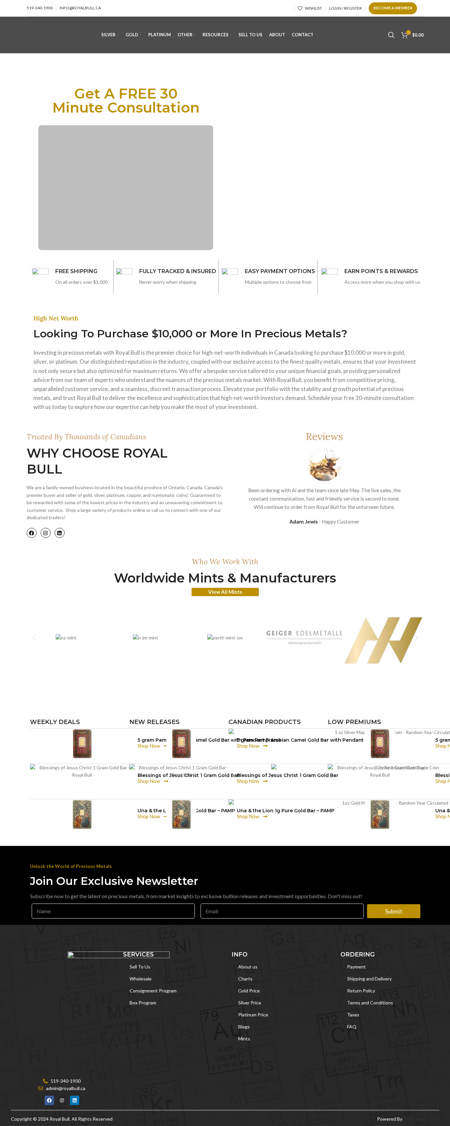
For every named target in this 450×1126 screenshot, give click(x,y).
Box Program (143, 1002)
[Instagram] (46, 533)
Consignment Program (153, 990)
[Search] (391, 35)
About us (247, 966)
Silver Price (249, 1002)
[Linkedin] (60, 533)
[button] (34, 637)
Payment (356, 966)
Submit (393, 911)
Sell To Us (140, 966)
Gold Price (249, 990)
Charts (245, 978)
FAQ (351, 1026)
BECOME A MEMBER (392, 7)
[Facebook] (32, 533)
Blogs (244, 1026)
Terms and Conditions (370, 1002)
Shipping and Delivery (369, 978)
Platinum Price (253, 1014)
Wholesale (141, 978)
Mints (244, 1038)
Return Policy (361, 990)
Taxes (353, 1014)
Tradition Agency (421, 1119)
